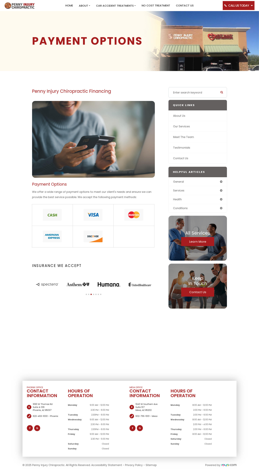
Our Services (181, 126)
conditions (180, 208)
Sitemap (151, 465)
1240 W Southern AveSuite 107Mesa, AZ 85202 (146, 407)
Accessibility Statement (106, 465)
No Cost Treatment (156, 5)
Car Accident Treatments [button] (115, 5)
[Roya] (229, 465)
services (178, 190)
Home (69, 5)
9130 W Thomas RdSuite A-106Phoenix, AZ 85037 (42, 407)
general (178, 181)
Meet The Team (183, 137)
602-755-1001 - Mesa (146, 416)
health (177, 199)
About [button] (83, 5)
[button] (86, 294)
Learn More (197, 242)
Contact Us (185, 5)
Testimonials (181, 147)
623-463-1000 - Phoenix (45, 416)
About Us (179, 116)
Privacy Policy (134, 465)
